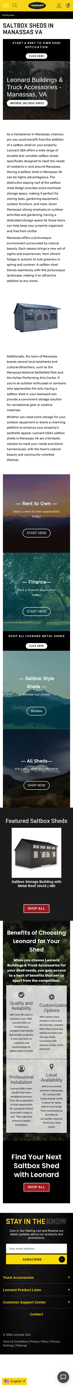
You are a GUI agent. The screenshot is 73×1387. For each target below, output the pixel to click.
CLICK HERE (36, 56)
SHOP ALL (36, 908)
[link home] (37, 5)
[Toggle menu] (6, 5)
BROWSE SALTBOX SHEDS (27, 103)
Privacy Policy (39, 1341)
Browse (36, 711)
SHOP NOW (36, 785)
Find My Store (8, 15)
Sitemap (21, 1345)
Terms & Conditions (15, 1341)
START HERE (36, 533)
